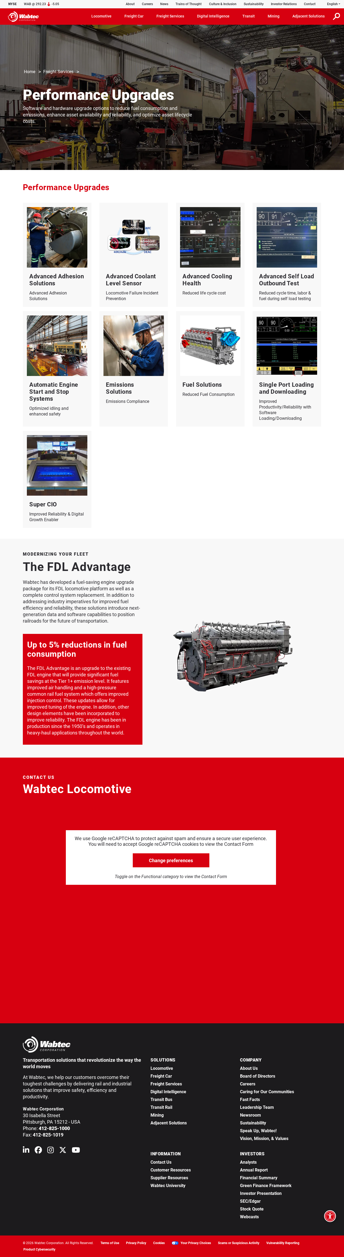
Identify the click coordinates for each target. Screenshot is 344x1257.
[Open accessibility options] (330, 1216)
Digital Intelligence (168, 1091)
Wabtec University (167, 1185)
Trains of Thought (188, 4)
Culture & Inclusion (222, 4)
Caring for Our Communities (267, 1091)
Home (29, 71)
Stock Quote (252, 1209)
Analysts (248, 1162)
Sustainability (254, 4)
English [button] (332, 4)
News (164, 4)
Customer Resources (170, 1170)
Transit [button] (248, 16)
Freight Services (58, 71)
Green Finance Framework (266, 1185)
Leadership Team (257, 1107)
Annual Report (254, 1170)
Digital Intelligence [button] (213, 16)
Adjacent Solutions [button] (308, 16)
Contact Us (160, 1162)
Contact (310, 4)
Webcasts (249, 1216)
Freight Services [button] (170, 16)
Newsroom (250, 1115)
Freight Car (161, 1076)
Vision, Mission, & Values (264, 1138)
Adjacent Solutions (168, 1122)
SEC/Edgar (250, 1201)
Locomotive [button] (101, 16)
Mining (157, 1115)
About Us (249, 1068)
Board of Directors (257, 1076)
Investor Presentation (261, 1193)
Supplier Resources (169, 1177)
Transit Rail (161, 1107)
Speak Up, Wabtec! (258, 1130)
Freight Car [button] (134, 16)
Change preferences (171, 860)
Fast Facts (250, 1099)
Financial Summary (258, 1177)
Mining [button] (274, 16)
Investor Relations (284, 4)
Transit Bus (161, 1099)
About (130, 4)
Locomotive (161, 1068)
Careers (147, 4)
